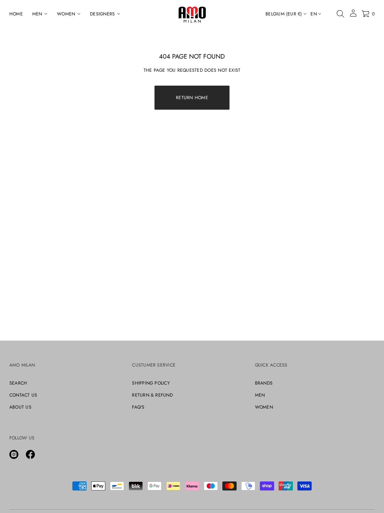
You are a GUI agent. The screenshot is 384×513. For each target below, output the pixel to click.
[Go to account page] (353, 15)
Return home (192, 97)
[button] (340, 14)
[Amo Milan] (192, 13)
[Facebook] (30, 454)
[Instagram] (14, 454)
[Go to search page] (340, 14)
